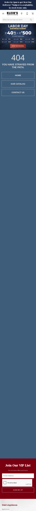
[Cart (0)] (32, 13)
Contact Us (18, 92)
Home (18, 75)
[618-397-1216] (27, 13)
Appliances (5, 509)
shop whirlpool (18, 46)
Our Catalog (18, 84)
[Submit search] (31, 20)
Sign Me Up (18, 490)
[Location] (21, 13)
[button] (3, 13)
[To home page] (12, 14)
